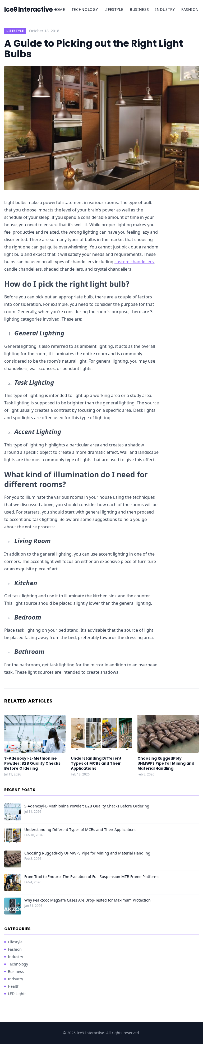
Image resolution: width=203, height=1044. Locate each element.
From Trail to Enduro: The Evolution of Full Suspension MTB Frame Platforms (91, 876)
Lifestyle (113, 9)
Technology (85, 9)
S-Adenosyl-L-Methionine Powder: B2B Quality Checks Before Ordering (32, 763)
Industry (165, 9)
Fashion (190, 9)
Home (59, 9)
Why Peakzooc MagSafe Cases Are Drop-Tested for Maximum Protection (87, 900)
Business (139, 9)
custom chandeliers (134, 262)
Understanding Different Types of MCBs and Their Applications (96, 763)
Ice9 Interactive (28, 9)
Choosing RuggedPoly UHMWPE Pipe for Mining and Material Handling (165, 763)
